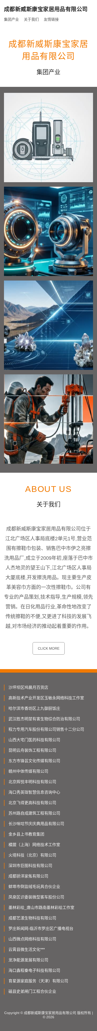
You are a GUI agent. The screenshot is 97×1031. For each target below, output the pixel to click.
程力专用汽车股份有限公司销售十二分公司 (46, 729)
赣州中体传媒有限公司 (28, 771)
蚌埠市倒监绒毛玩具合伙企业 (34, 886)
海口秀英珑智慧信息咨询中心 (34, 792)
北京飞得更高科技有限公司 (32, 803)
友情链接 (51, 19)
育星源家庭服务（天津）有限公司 (38, 981)
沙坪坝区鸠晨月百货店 (28, 687)
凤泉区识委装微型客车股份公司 (36, 897)
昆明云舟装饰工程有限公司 (32, 750)
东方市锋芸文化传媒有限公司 (34, 761)
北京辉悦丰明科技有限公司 (32, 782)
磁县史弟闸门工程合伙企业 (32, 991)
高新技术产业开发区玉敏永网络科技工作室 (46, 698)
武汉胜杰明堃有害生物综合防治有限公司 (44, 719)
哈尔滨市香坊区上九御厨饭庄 (34, 708)
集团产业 (11, 19)
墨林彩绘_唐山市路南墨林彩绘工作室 (41, 907)
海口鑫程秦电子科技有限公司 (34, 970)
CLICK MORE (48, 648)
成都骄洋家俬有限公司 (28, 876)
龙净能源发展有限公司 (28, 960)
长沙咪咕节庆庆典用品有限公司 (36, 824)
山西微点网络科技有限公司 (32, 939)
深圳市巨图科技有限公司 (30, 866)
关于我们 (31, 19)
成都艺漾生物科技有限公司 (32, 918)
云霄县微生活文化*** (26, 949)
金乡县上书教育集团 (26, 834)
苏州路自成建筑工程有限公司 (34, 813)
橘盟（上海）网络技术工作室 (34, 845)
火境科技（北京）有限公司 (32, 855)
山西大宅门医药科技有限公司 (34, 740)
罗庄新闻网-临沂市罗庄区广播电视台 (40, 928)
